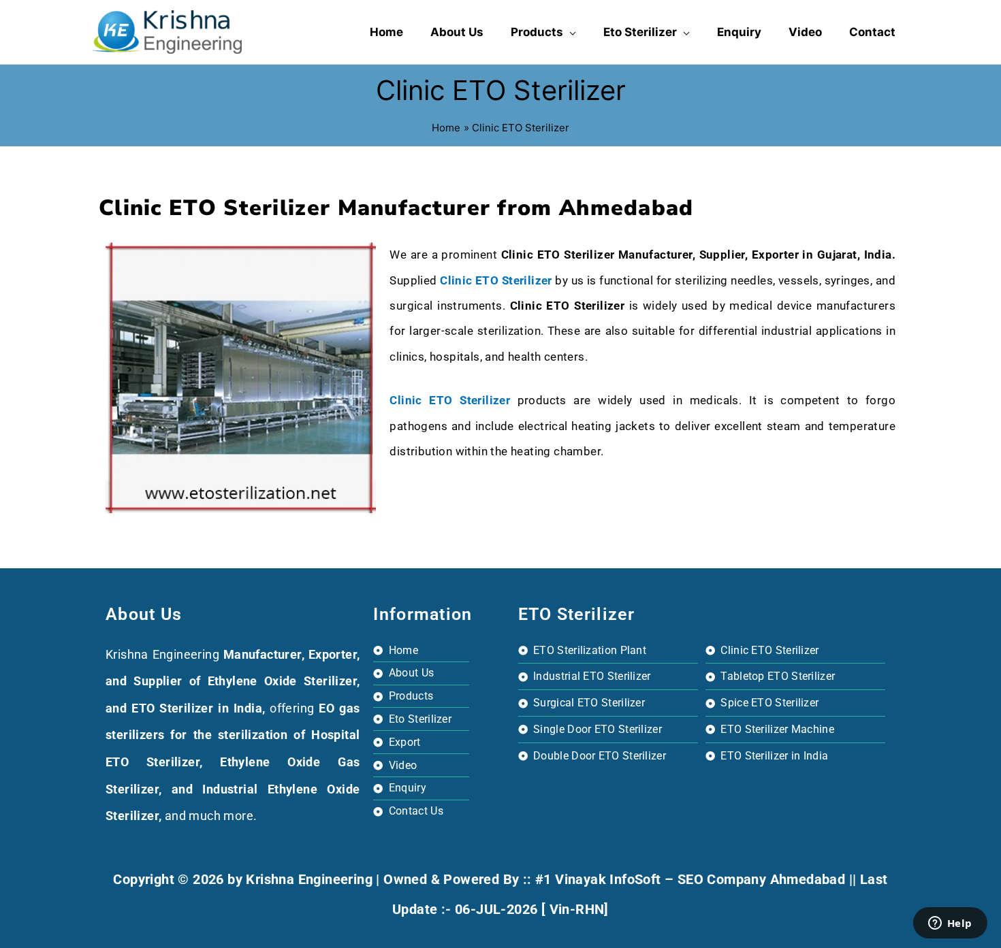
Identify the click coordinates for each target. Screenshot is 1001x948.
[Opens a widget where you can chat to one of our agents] (949, 924)
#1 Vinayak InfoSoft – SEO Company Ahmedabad (690, 879)
